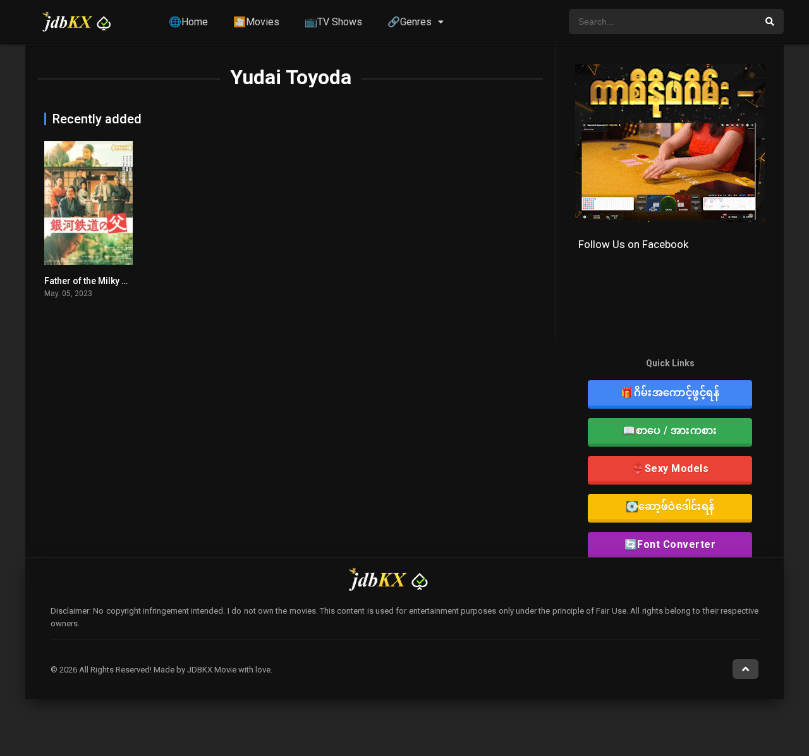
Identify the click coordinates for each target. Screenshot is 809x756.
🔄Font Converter (670, 544)
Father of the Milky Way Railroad (110, 281)
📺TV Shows (333, 22)
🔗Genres (409, 22)
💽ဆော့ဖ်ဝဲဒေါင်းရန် (670, 506)
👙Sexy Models (670, 468)
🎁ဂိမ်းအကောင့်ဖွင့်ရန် (670, 393)
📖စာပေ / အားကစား (670, 430)
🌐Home (188, 22)
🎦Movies (256, 22)
